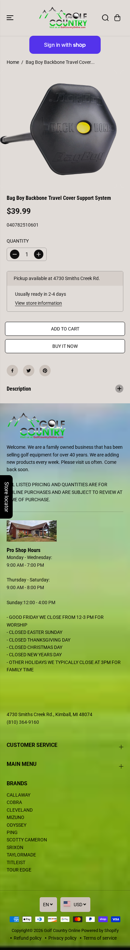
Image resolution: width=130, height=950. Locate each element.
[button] (11, 18)
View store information (38, 303)
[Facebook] (12, 370)
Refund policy (28, 938)
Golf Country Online (62, 930)
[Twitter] (28, 370)
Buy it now (65, 346)
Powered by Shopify (100, 930)
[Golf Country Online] (63, 18)
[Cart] (117, 18)
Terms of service (100, 938)
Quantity (18, 241)
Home (13, 62)
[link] (65, 531)
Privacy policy (62, 938)
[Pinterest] (45, 370)
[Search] (105, 18)
